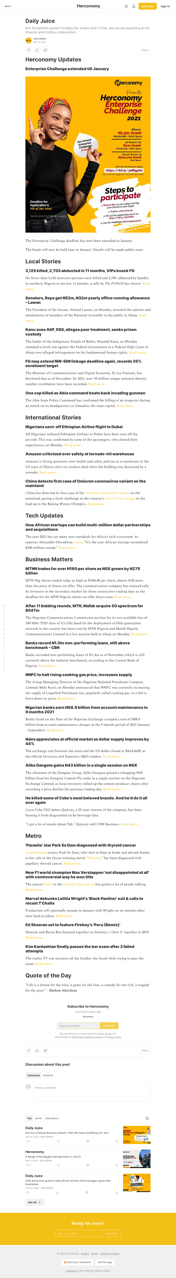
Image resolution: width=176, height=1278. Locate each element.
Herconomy (40, 39)
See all (32, 1202)
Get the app (105, 1262)
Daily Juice (34, 1128)
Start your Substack (79, 1262)
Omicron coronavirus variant (107, 493)
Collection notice (109, 1253)
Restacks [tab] (48, 1075)
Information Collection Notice (87, 1037)
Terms (94, 1253)
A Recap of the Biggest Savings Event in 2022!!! (53, 1156)
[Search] (126, 6)
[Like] (28, 50)
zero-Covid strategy (120, 498)
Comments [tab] (34, 1075)
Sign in (165, 6)
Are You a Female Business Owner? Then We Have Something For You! (67, 1132)
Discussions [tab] (51, 1118)
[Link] (20, 59)
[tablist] (40, 1075)
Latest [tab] (38, 1118)
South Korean (35, 852)
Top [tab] (29, 1118)
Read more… (138, 352)
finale (48, 884)
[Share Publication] (133, 6)
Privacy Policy (114, 1037)
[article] (88, 1135)
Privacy (85, 1253)
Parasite (94, 858)
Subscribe (147, 6)
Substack (71, 1270)
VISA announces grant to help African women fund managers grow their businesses (68, 1182)
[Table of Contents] (3, 639)
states (78, 542)
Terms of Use (104, 1033)
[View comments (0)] (37, 50)
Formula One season (79, 884)
